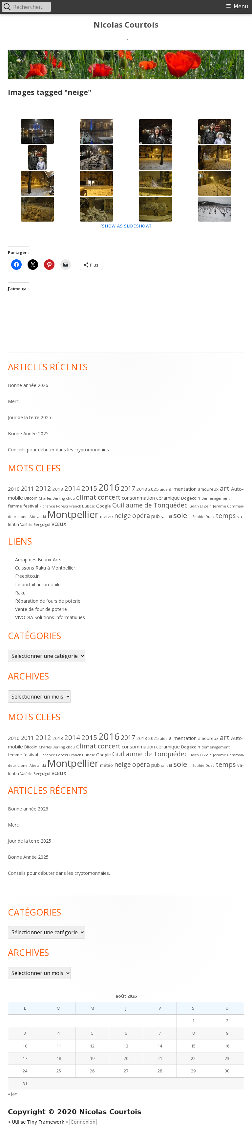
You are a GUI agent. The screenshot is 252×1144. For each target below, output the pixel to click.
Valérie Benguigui (35, 524)
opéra (141, 515)
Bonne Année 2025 (28, 433)
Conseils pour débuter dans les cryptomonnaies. (59, 449)
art (225, 488)
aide (164, 489)
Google (103, 506)
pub (155, 516)
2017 (128, 488)
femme (15, 506)
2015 (89, 488)
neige (122, 515)
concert (109, 497)
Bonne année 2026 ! (29, 385)
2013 (57, 489)
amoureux (208, 489)
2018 (141, 489)
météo (106, 516)
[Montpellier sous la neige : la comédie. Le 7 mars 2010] (37, 131)
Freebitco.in (27, 576)
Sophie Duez (203, 516)
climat (86, 497)
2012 (43, 488)
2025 (153, 489)
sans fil (166, 516)
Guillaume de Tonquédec (149, 505)
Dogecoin (190, 498)
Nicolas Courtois (126, 25)
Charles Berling (52, 498)
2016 (108, 487)
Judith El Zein (200, 506)
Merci (14, 401)
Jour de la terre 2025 (29, 417)
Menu (241, 6)
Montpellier (73, 514)
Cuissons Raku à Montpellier (45, 568)
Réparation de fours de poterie (47, 601)
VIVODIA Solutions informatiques (50, 617)
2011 (27, 488)
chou (70, 498)
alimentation (183, 489)
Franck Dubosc (82, 506)
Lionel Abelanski (32, 516)
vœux (59, 524)
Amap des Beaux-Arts (38, 559)
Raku (20, 593)
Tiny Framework (45, 1122)
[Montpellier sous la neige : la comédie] (155, 131)
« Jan (12, 1094)
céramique (168, 497)
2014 (72, 488)
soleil (182, 515)
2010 (14, 489)
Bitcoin (30, 498)
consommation (138, 497)
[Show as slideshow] (125, 226)
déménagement (215, 498)
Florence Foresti (53, 506)
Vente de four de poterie (41, 609)
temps (226, 515)
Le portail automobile (38, 584)
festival (30, 506)
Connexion (83, 1122)
